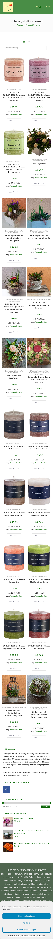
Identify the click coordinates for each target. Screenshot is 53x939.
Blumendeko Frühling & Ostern (40, 160)
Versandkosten (16, 114)
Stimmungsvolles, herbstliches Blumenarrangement (14, 713)
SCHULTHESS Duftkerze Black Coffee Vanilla (39, 447)
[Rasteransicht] (24, 42)
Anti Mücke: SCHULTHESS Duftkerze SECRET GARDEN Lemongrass (14, 168)
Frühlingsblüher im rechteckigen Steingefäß (39, 237)
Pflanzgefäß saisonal (33, 25)
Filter (46, 807)
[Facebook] (6, 789)
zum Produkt (14, 120)
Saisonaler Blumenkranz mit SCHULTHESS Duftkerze (39, 379)
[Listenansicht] (29, 42)
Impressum (41, 936)
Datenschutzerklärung (28, 936)
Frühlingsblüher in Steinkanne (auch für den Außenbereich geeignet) (14, 308)
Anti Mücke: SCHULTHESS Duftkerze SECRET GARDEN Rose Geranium (14, 96)
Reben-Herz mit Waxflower (14, 377)
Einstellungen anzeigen (26, 930)
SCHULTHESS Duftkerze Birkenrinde (14, 447)
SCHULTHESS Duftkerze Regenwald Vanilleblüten (14, 647)
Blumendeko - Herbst (44, 300)
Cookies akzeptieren (26, 916)
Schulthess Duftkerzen (13, 89)
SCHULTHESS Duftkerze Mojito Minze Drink (39, 580)
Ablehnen (26, 923)
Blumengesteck (39, 164)
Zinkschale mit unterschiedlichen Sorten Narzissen (39, 714)
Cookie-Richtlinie (14, 936)
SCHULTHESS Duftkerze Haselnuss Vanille (39, 514)
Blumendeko (34, 159)
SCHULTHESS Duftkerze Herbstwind (14, 580)
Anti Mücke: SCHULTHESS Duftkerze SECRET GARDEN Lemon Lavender (39, 96)
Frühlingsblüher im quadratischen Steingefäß (14, 238)
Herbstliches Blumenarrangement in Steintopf (39, 305)
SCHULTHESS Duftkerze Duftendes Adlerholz (14, 514)
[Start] (13, 25)
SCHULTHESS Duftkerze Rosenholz (39, 647)
